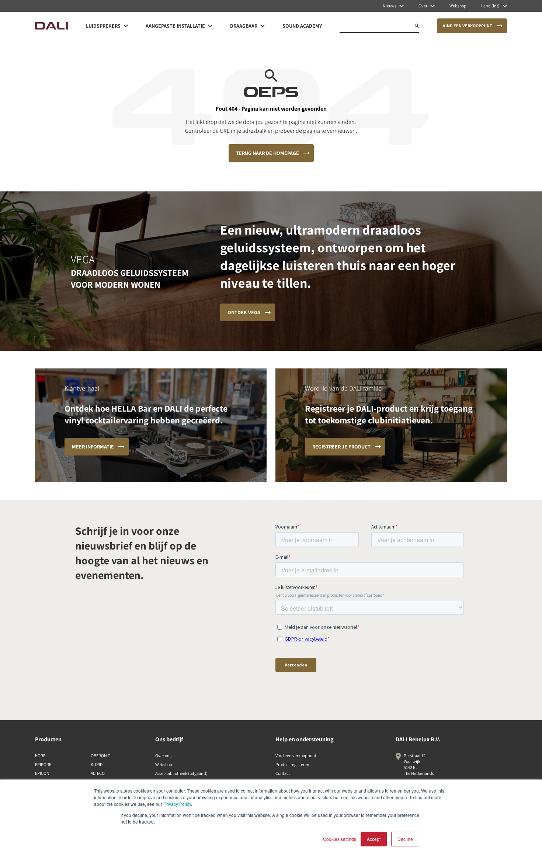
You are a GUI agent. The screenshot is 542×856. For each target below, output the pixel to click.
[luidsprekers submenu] (126, 26)
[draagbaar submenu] (262, 26)
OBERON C (100, 755)
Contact (282, 773)
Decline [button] (405, 839)
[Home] (51, 26)
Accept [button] (374, 839)
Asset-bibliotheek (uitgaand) (181, 773)
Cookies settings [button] (339, 839)
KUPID (97, 764)
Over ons (163, 755)
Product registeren (292, 764)
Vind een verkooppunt (295, 755)
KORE (40, 755)
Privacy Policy (177, 804)
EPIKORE (43, 764)
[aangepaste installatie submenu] (210, 26)
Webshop (163, 764)
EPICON (42, 773)
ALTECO (98, 773)
